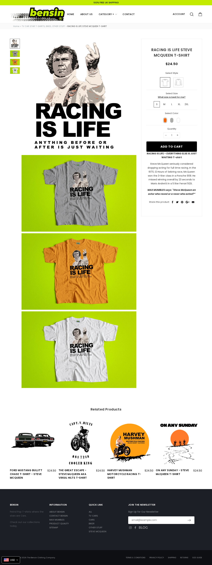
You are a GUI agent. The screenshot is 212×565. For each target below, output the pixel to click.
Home (16, 26)
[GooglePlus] (187, 202)
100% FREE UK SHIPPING (106, 2)
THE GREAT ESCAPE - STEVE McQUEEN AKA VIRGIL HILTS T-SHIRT (73, 474)
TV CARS (93, 515)
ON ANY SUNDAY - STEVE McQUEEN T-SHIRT (172, 472)
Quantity (171, 128)
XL (179, 104)
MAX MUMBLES (56, 519)
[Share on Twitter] (177, 202)
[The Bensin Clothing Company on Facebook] (135, 527)
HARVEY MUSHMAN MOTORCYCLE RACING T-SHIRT (124, 474)
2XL (186, 104)
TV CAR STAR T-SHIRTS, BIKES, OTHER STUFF (43, 26)
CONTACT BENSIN (58, 515)
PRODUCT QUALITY (59, 523)
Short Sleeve (165, 82)
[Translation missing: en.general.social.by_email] (193, 202)
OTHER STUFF (95, 527)
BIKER (91, 523)
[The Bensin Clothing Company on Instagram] (130, 527)
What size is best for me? (172, 97)
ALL (90, 511)
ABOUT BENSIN (57, 511)
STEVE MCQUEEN (97, 531)
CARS (92, 519)
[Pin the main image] (182, 202)
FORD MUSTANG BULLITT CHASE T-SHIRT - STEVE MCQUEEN (26, 474)
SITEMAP (53, 527)
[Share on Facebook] (172, 202)
